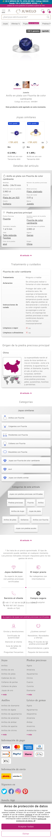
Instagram (18, 791)
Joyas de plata (35, 511)
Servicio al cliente (13, 598)
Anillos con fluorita (40, 520)
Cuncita (30, 686)
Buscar (48, 17)
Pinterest (25, 791)
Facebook (11, 791)
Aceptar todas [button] (26, 826)
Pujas (31, 23)
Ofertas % (15, 23)
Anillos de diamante (10, 705)
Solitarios (24, 520)
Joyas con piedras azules (26, 528)
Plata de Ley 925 (11, 197)
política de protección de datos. (31, 820)
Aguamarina (32, 710)
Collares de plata (9, 686)
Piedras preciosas (15, 503)
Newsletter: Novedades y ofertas (38, 636)
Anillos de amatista (10, 718)
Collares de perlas (9, 682)
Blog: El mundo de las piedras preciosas (38, 643)
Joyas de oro (7, 690)
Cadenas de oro (8, 678)
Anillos (41, 503)
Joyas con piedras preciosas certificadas (26, 494)
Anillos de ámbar (9, 722)
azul (5, 244)
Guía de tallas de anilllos (13, 647)
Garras (30, 235)
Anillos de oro (7, 670)
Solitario (7, 203)
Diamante (31, 690)
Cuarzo (30, 682)
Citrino (30, 678)
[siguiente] (46, 142)
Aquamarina (32, 674)
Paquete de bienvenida (38, 652)
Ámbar (30, 722)
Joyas (5, 23)
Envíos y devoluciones (14, 631)
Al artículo (24, 255)
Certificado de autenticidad (13, 636)
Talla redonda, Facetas (10, 237)
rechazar (28, 814)
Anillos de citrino (9, 730)
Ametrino (31, 726)
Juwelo (30, 203)
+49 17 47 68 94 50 (14, 602)
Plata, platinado (34, 191)
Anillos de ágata (8, 710)
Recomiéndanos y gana (38, 648)
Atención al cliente (13, 642)
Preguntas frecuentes (13, 652)
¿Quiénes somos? (38, 631)
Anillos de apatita (9, 726)
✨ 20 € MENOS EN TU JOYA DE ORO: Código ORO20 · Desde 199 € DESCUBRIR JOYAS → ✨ (26, 2)
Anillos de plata (10, 520)
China (29, 244)
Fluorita (7, 219)
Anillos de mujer (17, 511)
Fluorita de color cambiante (35, 222)
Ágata (29, 665)
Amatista (31, 670)
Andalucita (31, 730)
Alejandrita (32, 714)
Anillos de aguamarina (11, 714)
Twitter (4, 791)
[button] (3, 11)
